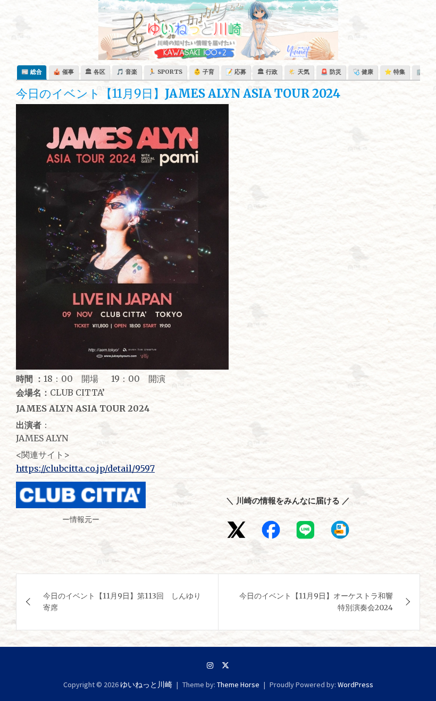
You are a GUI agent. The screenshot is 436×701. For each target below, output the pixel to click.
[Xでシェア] (236, 530)
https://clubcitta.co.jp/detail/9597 (85, 468)
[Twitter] (225, 665)
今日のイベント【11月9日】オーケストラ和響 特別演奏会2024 (316, 601)
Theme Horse (238, 684)
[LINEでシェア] (305, 530)
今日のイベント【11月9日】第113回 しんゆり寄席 (122, 601)
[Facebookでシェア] (271, 530)
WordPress (355, 684)
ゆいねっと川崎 (146, 684)
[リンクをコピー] (340, 530)
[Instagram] (210, 665)
